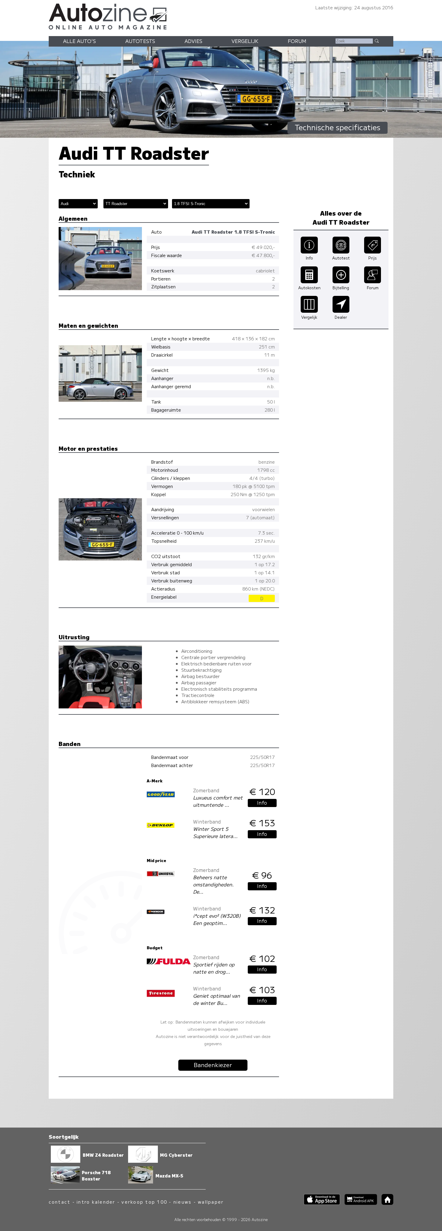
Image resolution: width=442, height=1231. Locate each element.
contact (60, 1202)
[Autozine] (221, 15)
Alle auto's (79, 41)
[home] (385, 1203)
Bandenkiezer (213, 1065)
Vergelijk (245, 41)
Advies (193, 41)
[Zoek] (376, 40)
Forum (297, 41)
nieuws (182, 1202)
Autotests (140, 41)
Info (262, 802)
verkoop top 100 (144, 1202)
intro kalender (96, 1202)
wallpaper (211, 1202)
